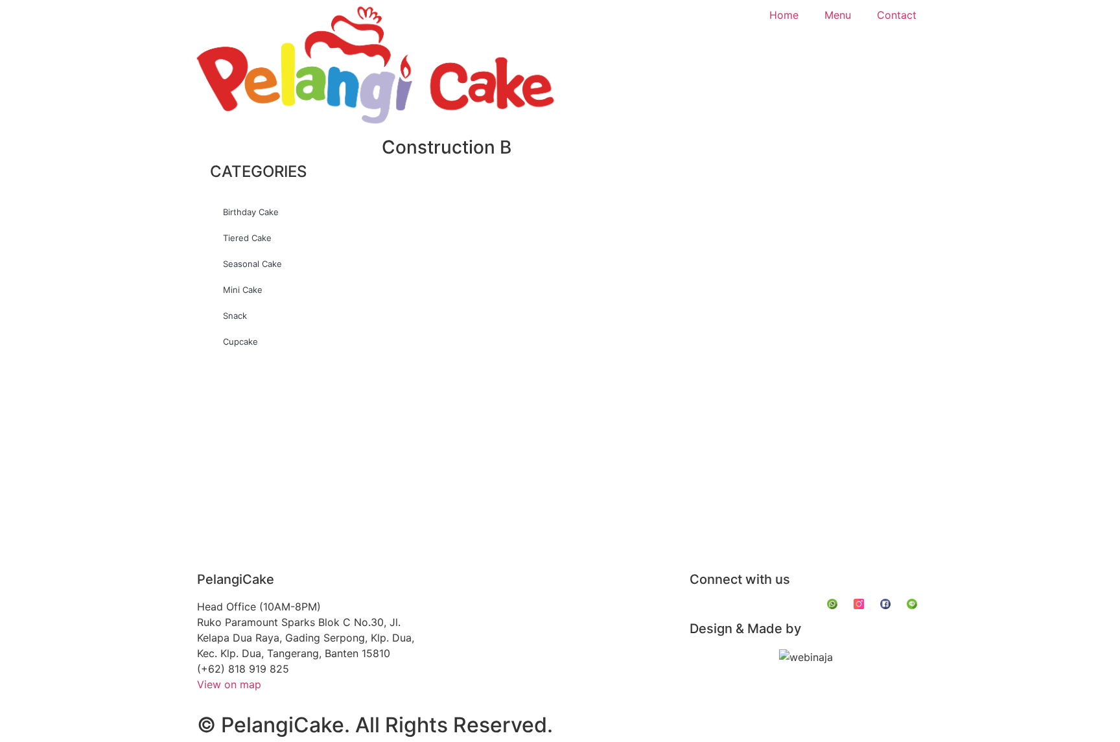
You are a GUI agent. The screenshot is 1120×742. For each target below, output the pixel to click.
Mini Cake (242, 289)
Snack (235, 315)
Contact (896, 14)
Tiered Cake (247, 238)
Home (784, 14)
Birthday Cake (251, 212)
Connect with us (740, 579)
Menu (837, 14)
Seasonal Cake (252, 264)
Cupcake (240, 341)
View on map (229, 684)
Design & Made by (745, 628)
